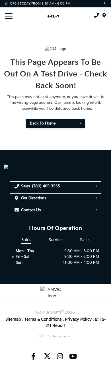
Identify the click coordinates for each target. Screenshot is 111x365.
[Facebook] (33, 356)
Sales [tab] (26, 239)
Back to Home (43, 123)
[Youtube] (73, 356)
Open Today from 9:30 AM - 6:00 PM (40, 3)
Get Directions (33, 198)
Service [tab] (56, 239)
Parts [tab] (85, 239)
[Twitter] (46, 356)
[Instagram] (60, 356)
